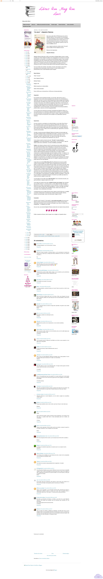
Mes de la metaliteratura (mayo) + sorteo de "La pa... (28, 161)
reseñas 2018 (57, 236)
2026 (26, 52)
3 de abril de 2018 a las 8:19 (49, 262)
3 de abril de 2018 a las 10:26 (44, 313)
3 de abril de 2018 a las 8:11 (47, 243)
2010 (26, 249)
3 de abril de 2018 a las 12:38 (46, 354)
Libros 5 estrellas (48, 236)
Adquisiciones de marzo (28, 203)
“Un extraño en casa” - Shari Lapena (28, 104)
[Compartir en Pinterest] (51, 234)
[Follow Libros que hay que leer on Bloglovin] (77, 136)
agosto (27, 76)
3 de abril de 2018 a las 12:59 (56, 374)
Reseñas (52, 236)
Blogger (55, 570)
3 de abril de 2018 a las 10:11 (46, 303)
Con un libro (39, 243)
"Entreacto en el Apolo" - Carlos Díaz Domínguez (28, 183)
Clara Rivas (39, 279)
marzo (27, 232)
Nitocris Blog (39, 329)
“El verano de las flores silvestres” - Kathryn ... (28, 139)
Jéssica (38, 461)
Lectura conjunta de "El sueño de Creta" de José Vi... (28, 209)
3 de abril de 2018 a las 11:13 (46, 321)
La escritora (77, 234)
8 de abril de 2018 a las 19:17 (46, 508)
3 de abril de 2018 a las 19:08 (45, 461)
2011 (26, 247)
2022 (26, 58)
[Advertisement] (51, 543)
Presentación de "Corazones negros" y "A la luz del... (28, 95)
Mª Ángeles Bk (40, 468)
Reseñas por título (27, 26)
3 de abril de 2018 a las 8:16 (47, 250)
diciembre (28, 66)
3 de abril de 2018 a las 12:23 (45, 346)
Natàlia (38, 346)
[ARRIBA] (98, 576)
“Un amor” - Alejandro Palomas (28, 224)
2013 (26, 244)
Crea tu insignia (74, 209)
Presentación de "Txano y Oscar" (28, 99)
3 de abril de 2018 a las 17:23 (45, 445)
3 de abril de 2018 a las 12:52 (47, 364)
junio (27, 79)
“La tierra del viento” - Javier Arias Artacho (28, 109)
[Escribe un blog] (48, 234)
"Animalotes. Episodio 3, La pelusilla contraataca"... (28, 134)
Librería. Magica (40, 262)
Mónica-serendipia (40, 488)
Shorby (38, 402)
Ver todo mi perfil (75, 130)
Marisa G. (39, 508)
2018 (26, 65)
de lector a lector (40, 394)
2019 (26, 63)
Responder (39, 258)
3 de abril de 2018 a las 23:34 (50, 488)
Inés (37, 313)
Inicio (53, 553)
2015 (26, 240)
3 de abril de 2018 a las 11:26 (48, 329)
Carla (38, 425)
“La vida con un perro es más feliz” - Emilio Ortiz (28, 176)
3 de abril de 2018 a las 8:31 (47, 279)
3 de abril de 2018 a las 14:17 (49, 394)
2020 (26, 61)
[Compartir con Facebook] (50, 234)
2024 (26, 55)
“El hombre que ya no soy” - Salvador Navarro (28, 145)
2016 (26, 239)
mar (37, 479)
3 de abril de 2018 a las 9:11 (48, 294)
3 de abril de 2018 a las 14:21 (45, 402)
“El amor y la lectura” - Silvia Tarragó (28, 167)
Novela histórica (62, 24)
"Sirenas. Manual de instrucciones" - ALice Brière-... (28, 192)
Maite (38, 286)
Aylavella (38, 303)
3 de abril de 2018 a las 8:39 (45, 286)
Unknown (39, 354)
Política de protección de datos (43, 24)
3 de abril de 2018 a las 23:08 (44, 479)
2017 (26, 237)
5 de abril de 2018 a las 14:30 (51, 497)
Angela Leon (39, 250)
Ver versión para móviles (51, 555)
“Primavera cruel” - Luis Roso (28, 220)
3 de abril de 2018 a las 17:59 (49, 453)
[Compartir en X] (49, 234)
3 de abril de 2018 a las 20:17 (48, 468)
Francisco (39, 386)
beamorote (39, 364)
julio (27, 77)
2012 (26, 245)
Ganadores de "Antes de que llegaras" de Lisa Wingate (28, 215)
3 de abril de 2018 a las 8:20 (53, 270)
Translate (76, 216)
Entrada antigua (66, 553)
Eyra (38, 411)
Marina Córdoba (40, 453)
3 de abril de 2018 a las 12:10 (44, 338)
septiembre (28, 73)
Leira (38, 338)
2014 (26, 242)
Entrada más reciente (38, 553)
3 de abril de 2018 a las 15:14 (44, 425)
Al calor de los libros (41, 497)
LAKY (74, 125)
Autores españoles (41, 236)
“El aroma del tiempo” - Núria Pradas (28, 114)
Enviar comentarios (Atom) (44, 558)
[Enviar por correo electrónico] (47, 234)
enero (27, 235)
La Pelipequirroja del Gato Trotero (43, 374)
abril (27, 82)
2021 (26, 60)
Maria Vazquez (39, 294)
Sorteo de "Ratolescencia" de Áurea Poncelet (28, 88)
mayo (27, 80)
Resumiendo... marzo (28, 230)
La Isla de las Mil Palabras (42, 270)
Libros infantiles (70, 24)
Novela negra (54, 24)
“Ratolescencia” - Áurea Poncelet (28, 170)
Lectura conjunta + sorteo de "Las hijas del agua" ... (28, 198)
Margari (38, 445)
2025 (26, 53)
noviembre (28, 69)
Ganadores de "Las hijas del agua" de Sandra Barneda (28, 154)
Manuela (38, 321)
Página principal (26, 24)
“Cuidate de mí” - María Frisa (28, 128)
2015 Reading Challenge (27, 261)
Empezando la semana (28, 84)
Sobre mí (33, 24)
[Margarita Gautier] (72, 208)
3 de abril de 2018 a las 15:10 (44, 411)
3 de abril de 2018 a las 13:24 (46, 386)
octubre (28, 71)
